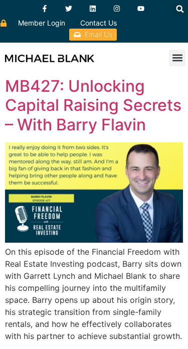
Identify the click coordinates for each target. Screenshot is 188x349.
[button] (180, 9)
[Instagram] (116, 8)
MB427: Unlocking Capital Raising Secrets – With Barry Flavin (93, 105)
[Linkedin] (92, 8)
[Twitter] (68, 8)
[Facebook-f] (44, 8)
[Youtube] (140, 8)
